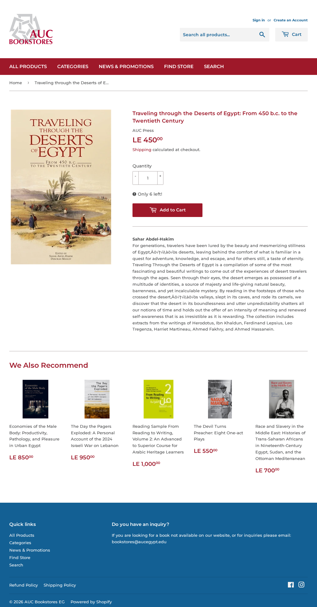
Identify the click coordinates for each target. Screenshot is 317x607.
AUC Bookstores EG (44, 601)
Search (214, 66)
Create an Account (291, 20)
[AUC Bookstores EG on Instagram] (301, 585)
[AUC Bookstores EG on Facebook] (291, 585)
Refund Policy (23, 585)
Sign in (259, 20)
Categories (72, 66)
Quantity (142, 166)
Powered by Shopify (91, 601)
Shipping (141, 149)
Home (15, 82)
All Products (28, 66)
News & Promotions (126, 66)
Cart (296, 34)
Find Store (178, 66)
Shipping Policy (60, 585)
